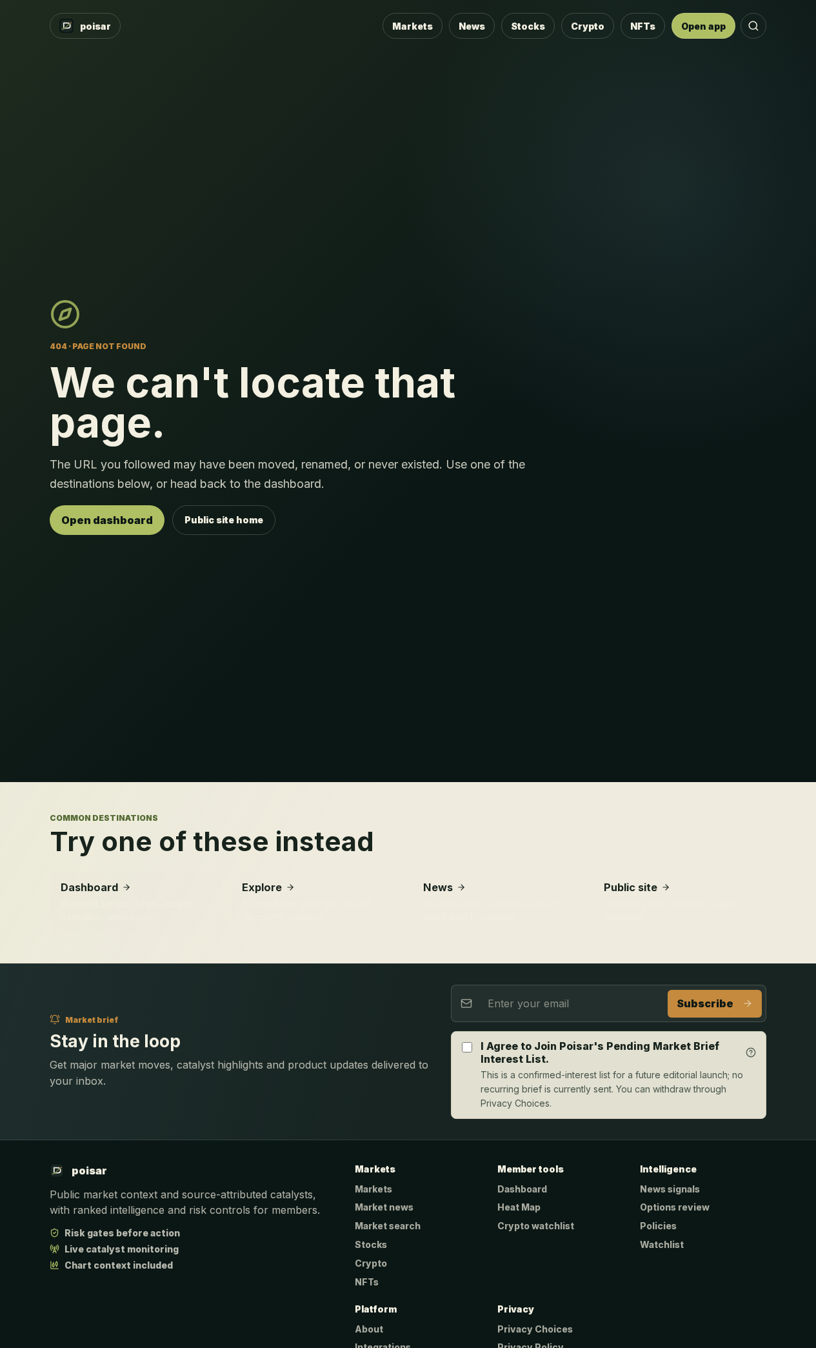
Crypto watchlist (535, 1225)
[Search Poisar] (753, 26)
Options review (675, 1207)
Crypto (587, 26)
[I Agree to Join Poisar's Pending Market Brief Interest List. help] (751, 1053)
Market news (384, 1207)
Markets (412, 26)
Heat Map (519, 1207)
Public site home (223, 519)
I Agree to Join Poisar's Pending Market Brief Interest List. (600, 1052)
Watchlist (662, 1244)
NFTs (642, 26)
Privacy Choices (535, 1328)
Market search (388, 1225)
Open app (703, 26)
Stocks (528, 26)
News (472, 26)
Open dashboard (107, 520)
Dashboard (522, 1188)
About (369, 1328)
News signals (670, 1188)
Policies (658, 1225)
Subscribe (705, 1003)
